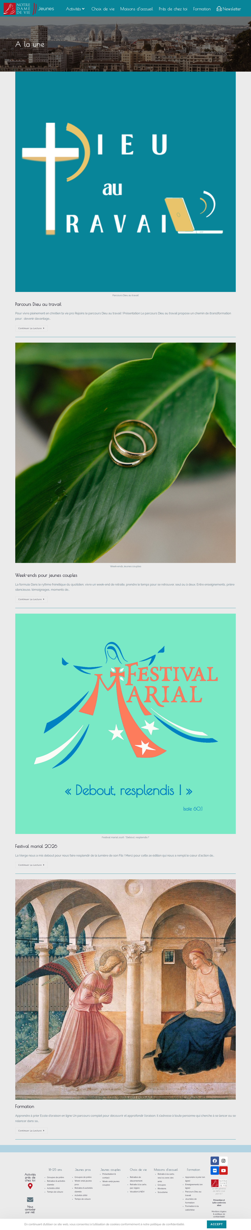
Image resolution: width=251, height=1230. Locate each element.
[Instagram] (223, 1161)
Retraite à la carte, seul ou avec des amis (166, 1178)
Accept (217, 1224)
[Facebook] (215, 1161)
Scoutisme (163, 1192)
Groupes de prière (55, 1177)
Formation (24, 1106)
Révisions (162, 1188)
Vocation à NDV (137, 1192)
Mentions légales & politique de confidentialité (219, 1214)
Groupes (162, 1185)
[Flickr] (215, 1170)
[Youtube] (223, 1170)
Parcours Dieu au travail (38, 304)
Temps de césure (55, 1192)
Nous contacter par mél (30, 1209)
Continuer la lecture (33, 327)
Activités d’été (53, 1188)
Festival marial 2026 (36, 846)
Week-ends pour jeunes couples (46, 575)
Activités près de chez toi (30, 1177)
